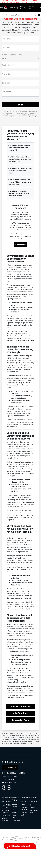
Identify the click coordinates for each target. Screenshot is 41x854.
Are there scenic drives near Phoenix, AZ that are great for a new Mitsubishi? (20, 182)
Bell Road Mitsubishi (5, 838)
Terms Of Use (16, 838)
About (33, 797)
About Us (33, 802)
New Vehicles (6, 802)
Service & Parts (16, 798)
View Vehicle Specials (20, 706)
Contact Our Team (20, 720)
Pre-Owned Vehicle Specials (6, 818)
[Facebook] (4, 787)
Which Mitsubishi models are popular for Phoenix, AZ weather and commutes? (20, 159)
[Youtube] (9, 787)
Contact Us (20, 244)
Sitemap (21, 838)
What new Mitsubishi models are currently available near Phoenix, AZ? (20, 148)
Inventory (7, 797)
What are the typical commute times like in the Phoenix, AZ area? (20, 170)
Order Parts (16, 821)
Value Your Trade (20, 713)
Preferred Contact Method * (13, 55)
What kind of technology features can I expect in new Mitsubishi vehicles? (19, 193)
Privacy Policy (11, 838)
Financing (25, 797)
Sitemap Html (27, 838)
